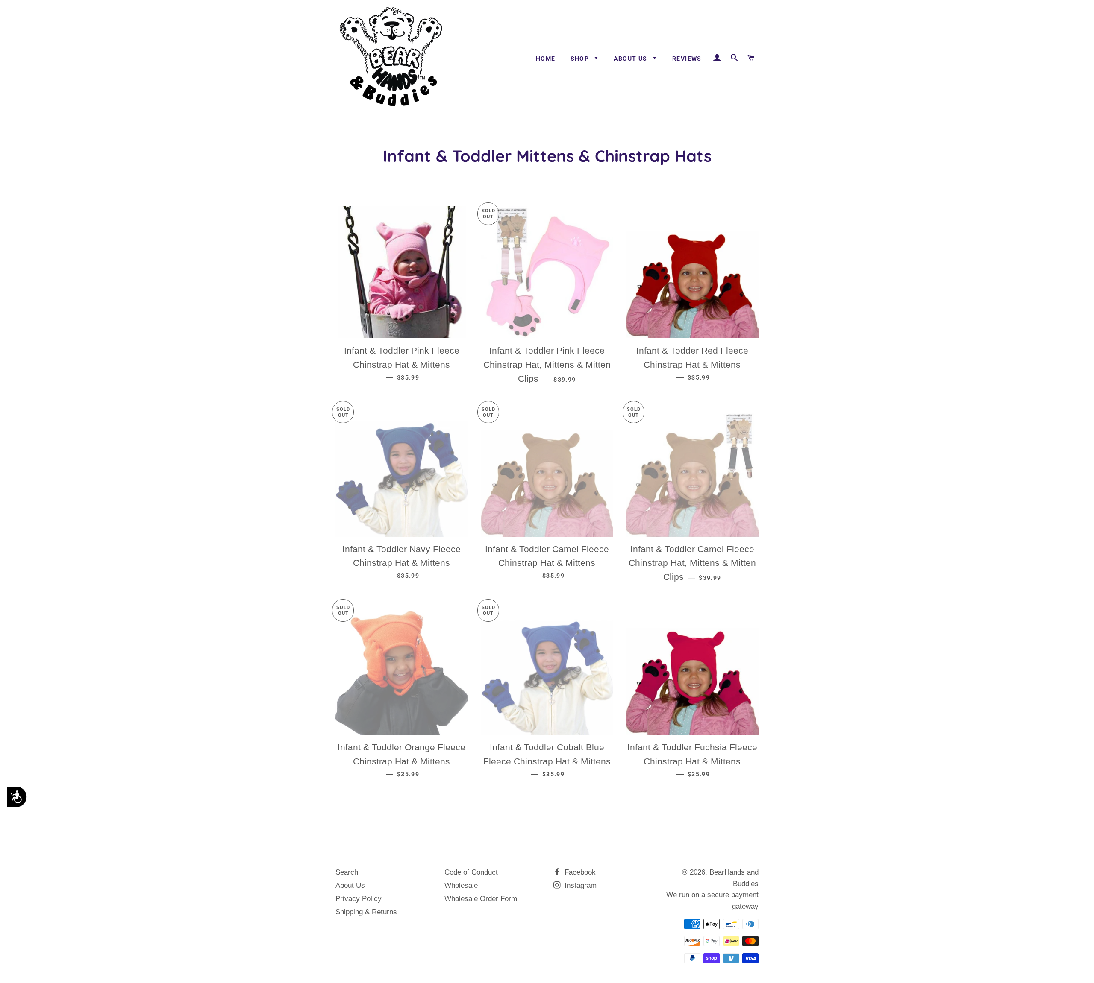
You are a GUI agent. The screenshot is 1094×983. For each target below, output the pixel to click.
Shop (581, 58)
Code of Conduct (471, 872)
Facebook (579, 872)
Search (346, 872)
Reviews (687, 58)
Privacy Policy (358, 899)
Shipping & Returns (366, 912)
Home (546, 58)
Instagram (579, 885)
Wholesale (461, 885)
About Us (631, 58)
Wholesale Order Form (480, 899)
